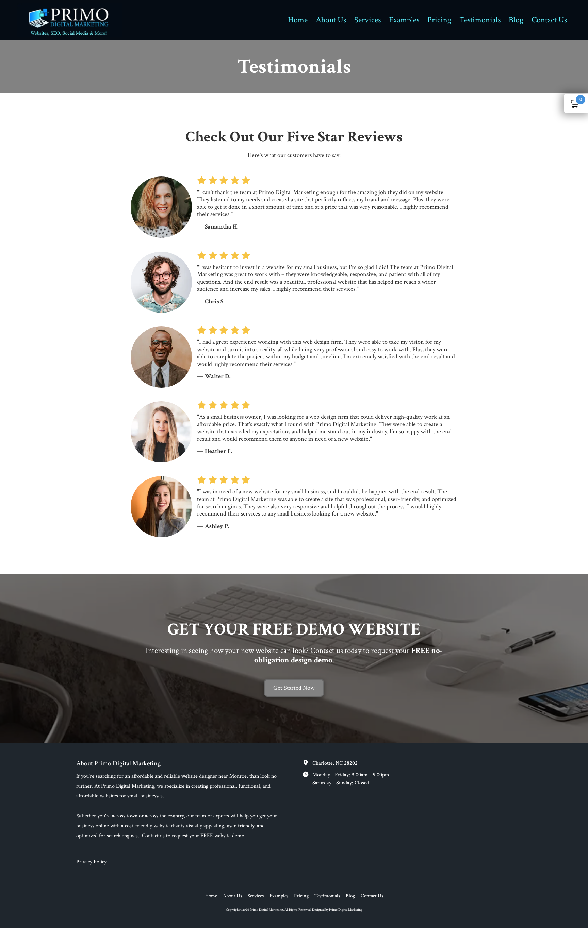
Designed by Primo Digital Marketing (337, 909)
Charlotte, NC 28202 (335, 763)
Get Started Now (294, 688)
